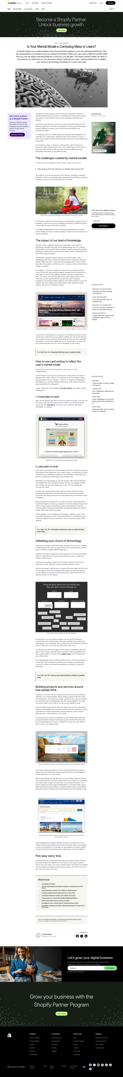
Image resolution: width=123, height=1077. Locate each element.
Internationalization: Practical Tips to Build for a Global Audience (59, 890)
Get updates (103, 226)
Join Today (61, 30)
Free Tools (76, 1051)
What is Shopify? (35, 1038)
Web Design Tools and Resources (101, 289)
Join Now (111, 3)
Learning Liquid (96, 388)
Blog (9, 9)
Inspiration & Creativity (99, 313)
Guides (75, 1044)
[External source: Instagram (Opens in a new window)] (102, 1065)
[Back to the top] (9, 1035)
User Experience (64, 43)
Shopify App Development (99, 297)
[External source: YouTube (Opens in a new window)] (98, 1065)
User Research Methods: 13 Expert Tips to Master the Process (58, 895)
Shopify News (17, 9)
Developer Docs (56, 1038)
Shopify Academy (46, 3)
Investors (32, 1048)
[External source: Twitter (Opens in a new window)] (81, 936)
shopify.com (93, 3)
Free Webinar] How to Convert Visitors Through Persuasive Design (60, 903)
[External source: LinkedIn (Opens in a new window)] (86, 936)
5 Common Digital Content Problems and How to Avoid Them (58, 893)
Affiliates (54, 1051)
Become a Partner (17, 134)
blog (55, 43)
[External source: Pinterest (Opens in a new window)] (90, 1069)
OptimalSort (51, 405)
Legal (44, 1066)
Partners (54, 1048)
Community (35, 3)
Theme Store (55, 1041)
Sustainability (33, 1054)
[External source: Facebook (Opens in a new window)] (77, 936)
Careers (32, 1044)
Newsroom (33, 1051)
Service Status (99, 1048)
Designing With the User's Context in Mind (65, 352)
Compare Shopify (78, 1041)
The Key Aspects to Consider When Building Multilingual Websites (59, 898)
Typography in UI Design (48, 884)
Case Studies (28, 9)
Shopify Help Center (101, 1038)
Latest (37, 9)
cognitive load (66, 654)
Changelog (76, 1054)
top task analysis (66, 388)
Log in (101, 3)
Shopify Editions (34, 1041)
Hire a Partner (99, 1044)
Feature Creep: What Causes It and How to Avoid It (55, 900)
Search (111, 9)
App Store (55, 1044)
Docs (27, 3)
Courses (75, 1048)
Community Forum (101, 1041)
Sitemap (64, 1066)
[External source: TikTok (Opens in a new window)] (106, 1065)
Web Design (95, 380)
